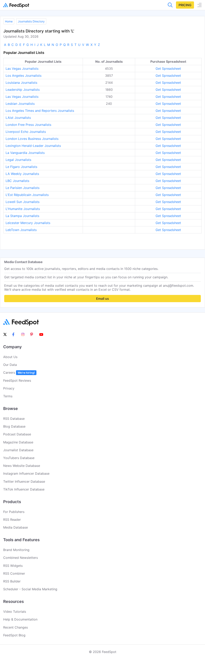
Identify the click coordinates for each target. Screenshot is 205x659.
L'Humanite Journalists (23, 209)
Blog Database (14, 426)
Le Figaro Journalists (21, 167)
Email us (102, 299)
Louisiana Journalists (21, 83)
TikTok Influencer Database (23, 489)
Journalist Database (18, 450)
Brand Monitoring (16, 550)
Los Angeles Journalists (23, 76)
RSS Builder (12, 581)
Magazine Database (18, 442)
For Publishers (13, 512)
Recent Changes (15, 627)
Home (9, 21)
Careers (19, 372)
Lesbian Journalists (20, 104)
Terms (7, 396)
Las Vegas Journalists (22, 69)
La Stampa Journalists (22, 216)
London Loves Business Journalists (32, 139)
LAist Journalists (18, 118)
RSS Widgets (13, 566)
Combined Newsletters (20, 558)
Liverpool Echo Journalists (26, 132)
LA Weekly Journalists (22, 174)
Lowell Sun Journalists (22, 202)
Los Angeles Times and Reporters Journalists (40, 111)
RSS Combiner (14, 573)
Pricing (185, 5)
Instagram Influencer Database (26, 473)
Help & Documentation (20, 619)
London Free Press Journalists (28, 125)
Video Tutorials (14, 612)
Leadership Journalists (23, 90)
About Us (10, 357)
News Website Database (21, 466)
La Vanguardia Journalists (25, 153)
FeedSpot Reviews (17, 380)
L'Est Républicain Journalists (27, 195)
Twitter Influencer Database (24, 481)
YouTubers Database (18, 458)
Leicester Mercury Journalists (28, 223)
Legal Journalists (18, 160)
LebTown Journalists (21, 230)
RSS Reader (12, 520)
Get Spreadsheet (168, 69)
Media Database (15, 527)
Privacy (8, 388)
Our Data (10, 365)
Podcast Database (17, 434)
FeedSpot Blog (14, 635)
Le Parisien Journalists (22, 188)
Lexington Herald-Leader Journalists (33, 146)
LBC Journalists (17, 181)
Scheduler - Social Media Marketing (30, 589)
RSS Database (14, 419)
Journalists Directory (31, 21)
